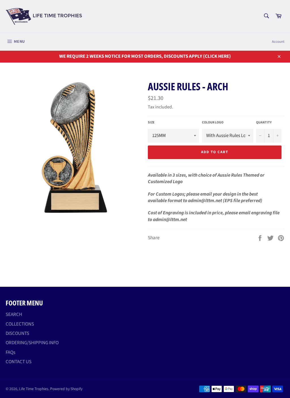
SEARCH (14, 314)
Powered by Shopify (66, 388)
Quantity (264, 122)
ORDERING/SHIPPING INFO (32, 342)
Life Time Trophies (33, 388)
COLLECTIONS (20, 324)
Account (278, 41)
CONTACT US (18, 361)
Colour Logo (212, 122)
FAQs (10, 352)
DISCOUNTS (17, 333)
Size (151, 122)
